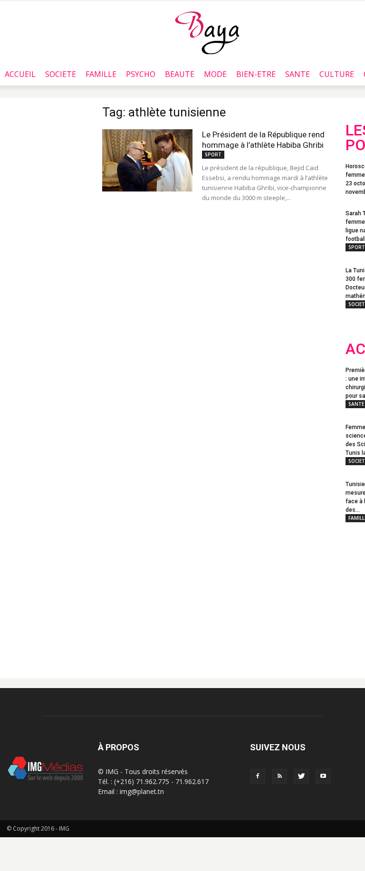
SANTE (297, 74)
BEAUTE (179, 74)
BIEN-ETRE (256, 74)
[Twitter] (301, 776)
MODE (215, 74)
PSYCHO (140, 74)
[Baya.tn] (207, 32)
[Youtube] (323, 776)
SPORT (213, 154)
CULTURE (336, 74)
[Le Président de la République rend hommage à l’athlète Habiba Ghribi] (147, 160)
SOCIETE (60, 74)
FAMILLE (101, 74)
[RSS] (279, 776)
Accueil (20, 74)
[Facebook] (257, 776)
